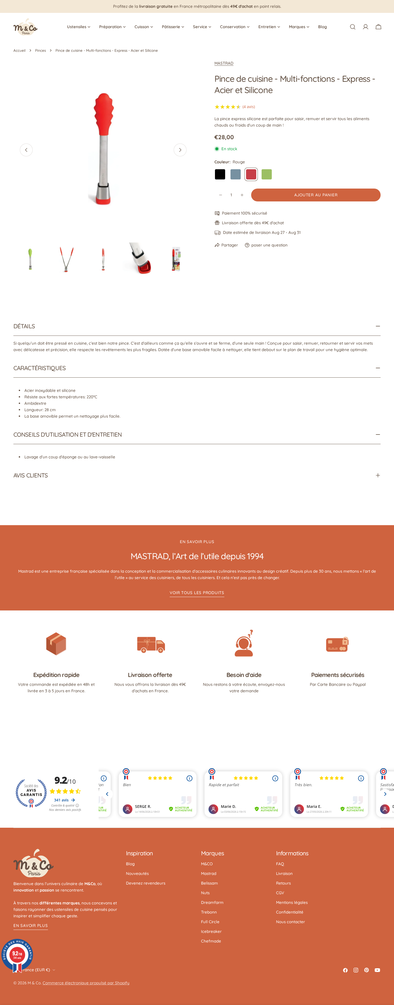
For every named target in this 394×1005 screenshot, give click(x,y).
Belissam (209, 883)
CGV (280, 892)
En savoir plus (30, 925)
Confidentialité (289, 912)
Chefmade (211, 941)
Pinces (40, 50)
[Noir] (220, 174)
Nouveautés (137, 873)
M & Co (34, 982)
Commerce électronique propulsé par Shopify (86, 982)
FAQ (280, 863)
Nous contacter (290, 921)
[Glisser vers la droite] (180, 149)
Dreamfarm (212, 902)
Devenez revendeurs (145, 883)
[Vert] (266, 174)
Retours (283, 883)
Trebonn (209, 912)
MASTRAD (223, 63)
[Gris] (235, 174)
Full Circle (210, 921)
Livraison (284, 873)
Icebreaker (211, 931)
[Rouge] (251, 174)
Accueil (19, 50)
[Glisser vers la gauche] (26, 149)
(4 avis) (249, 106)
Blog (130, 863)
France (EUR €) (35, 969)
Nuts (205, 892)
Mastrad (208, 873)
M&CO (207, 863)
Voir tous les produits (197, 592)
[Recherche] (352, 26)
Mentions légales (292, 902)
